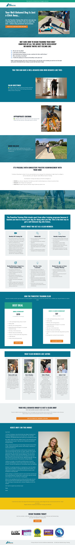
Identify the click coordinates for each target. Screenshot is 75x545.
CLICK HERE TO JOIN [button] (57, 341)
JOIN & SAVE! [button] (18, 342)
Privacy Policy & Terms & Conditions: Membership (42, 542)
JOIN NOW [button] (37, 521)
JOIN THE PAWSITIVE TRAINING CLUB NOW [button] (37, 418)
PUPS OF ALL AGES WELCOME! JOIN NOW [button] (16, 26)
